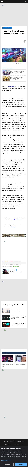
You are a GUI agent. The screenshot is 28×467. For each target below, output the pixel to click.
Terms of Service (21, 441)
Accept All (20, 464)
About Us (5, 441)
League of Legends (16, 266)
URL (25, 41)
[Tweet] (3, 41)
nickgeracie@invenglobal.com (16, 271)
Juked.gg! (13, 227)
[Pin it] (19, 41)
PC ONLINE (11, 261)
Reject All (7, 464)
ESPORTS (6, 261)
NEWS (3, 261)
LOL (3, 264)
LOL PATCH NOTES (12, 264)
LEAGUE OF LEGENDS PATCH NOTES (7, 262)
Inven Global (8, 1)
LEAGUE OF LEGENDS (17, 261)
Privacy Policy (8, 444)
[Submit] (14, 41)
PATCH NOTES (10, 266)
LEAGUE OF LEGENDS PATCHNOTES (19, 262)
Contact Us (12, 441)
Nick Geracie (12, 269)
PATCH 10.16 (18, 264)
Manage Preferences (6, 460)
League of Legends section (16, 219)
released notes (11, 86)
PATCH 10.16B (4, 266)
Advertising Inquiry (18, 444)
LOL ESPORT (6, 264)
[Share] (8, 41)
